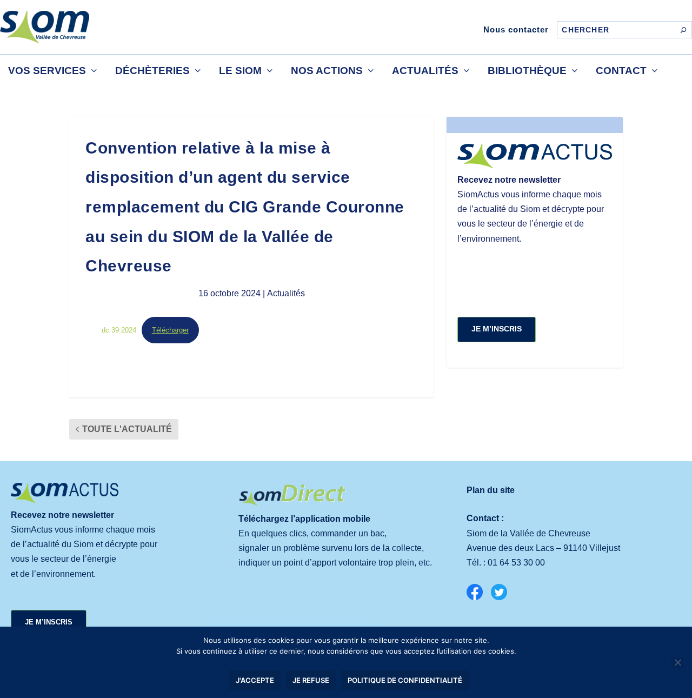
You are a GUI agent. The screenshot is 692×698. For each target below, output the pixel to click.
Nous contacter (516, 29)
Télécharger (170, 330)
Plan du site (491, 490)
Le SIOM (240, 70)
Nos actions (327, 70)
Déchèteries (152, 70)
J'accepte (255, 680)
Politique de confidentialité (405, 680)
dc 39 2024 (119, 330)
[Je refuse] (677, 662)
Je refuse (310, 680)
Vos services (47, 70)
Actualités (425, 70)
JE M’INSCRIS (496, 328)
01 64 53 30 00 (516, 562)
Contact (621, 70)
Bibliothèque (527, 70)
